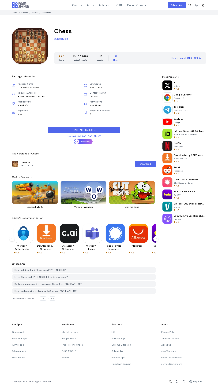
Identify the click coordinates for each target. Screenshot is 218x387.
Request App (118, 357)
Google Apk (18, 332)
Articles (104, 5)
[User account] (203, 5)
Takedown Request (121, 363)
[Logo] (20, 5)
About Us (166, 344)
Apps (90, 5)
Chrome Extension (121, 344)
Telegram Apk (19, 351)
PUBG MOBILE (69, 351)
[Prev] (12, 238)
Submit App (177, 5)
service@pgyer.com (171, 363)
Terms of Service (170, 338)
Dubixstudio (61, 38)
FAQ (114, 332)
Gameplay (85, 141)
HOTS (118, 5)
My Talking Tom (70, 332)
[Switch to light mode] (196, 5)
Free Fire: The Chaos (72, 344)
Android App (118, 338)
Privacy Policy (168, 332)
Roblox (65, 357)
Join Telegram (168, 351)
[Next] (155, 238)
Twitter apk (18, 344)
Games (77, 5)
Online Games (136, 5)
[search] (190, 5)
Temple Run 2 (69, 338)
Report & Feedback (171, 357)
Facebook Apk (19, 338)
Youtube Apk (19, 357)
